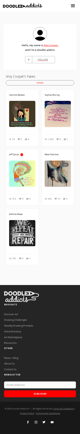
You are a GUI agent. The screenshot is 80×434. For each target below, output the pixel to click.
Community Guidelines (48, 413)
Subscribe (40, 393)
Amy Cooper (51, 45)
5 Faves (40, 83)
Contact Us (10, 369)
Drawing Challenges (15, 320)
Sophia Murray (52, 94)
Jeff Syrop (14, 154)
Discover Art (11, 314)
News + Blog (11, 358)
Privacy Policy (27, 413)
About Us (9, 363)
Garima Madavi (17, 94)
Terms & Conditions (63, 408)
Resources (10, 343)
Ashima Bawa (16, 214)
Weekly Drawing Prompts (18, 325)
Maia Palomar (52, 154)
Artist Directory (12, 331)
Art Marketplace (13, 337)
